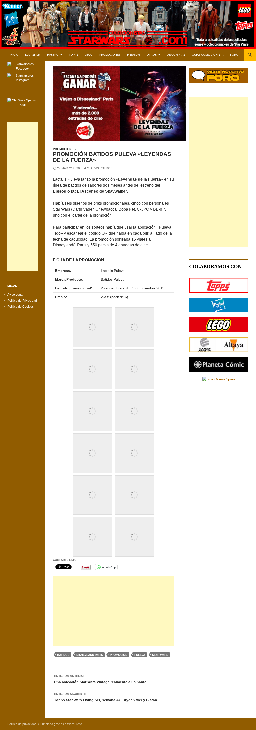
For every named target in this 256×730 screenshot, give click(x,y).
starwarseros (99, 168)
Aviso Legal (16, 294)
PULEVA (139, 654)
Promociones (64, 149)
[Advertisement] (113, 611)
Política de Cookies (21, 306)
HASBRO (53, 54)
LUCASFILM (32, 54)
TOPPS (73, 54)
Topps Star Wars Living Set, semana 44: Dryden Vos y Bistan (105, 697)
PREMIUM (133, 54)
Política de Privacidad (22, 300)
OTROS (152, 54)
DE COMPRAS (176, 54)
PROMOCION (119, 654)
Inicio (14, 54)
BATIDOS (63, 654)
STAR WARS (160, 654)
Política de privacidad (22, 724)
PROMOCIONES (110, 54)
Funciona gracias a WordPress (61, 724)
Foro (234, 54)
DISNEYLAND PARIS (89, 654)
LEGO (89, 54)
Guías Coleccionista (208, 54)
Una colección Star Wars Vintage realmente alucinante (100, 679)
